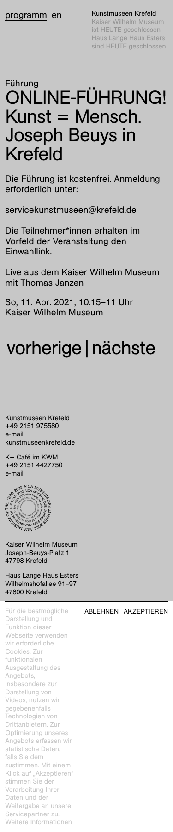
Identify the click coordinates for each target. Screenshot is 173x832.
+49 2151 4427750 (33, 465)
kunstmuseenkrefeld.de (40, 443)
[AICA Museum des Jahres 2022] (86, 508)
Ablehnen (101, 611)
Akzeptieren (146, 611)
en (57, 15)
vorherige (43, 348)
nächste (123, 348)
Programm (26, 15)
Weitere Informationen (38, 822)
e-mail (14, 434)
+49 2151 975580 (32, 426)
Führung (21, 83)
